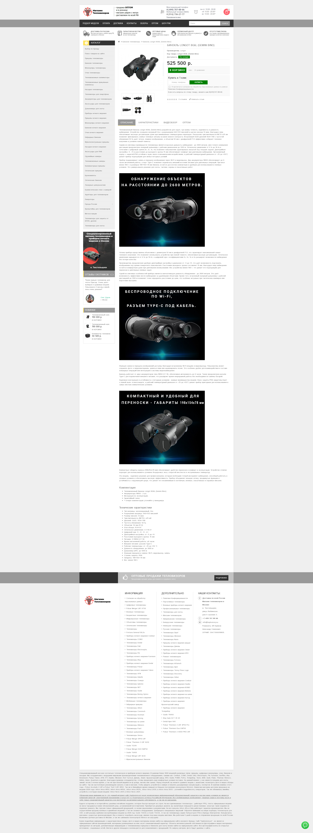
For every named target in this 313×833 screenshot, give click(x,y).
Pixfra (183, 778)
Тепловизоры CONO (134, 639)
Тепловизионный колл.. (101, 315)
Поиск (225, 23)
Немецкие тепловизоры (172, 626)
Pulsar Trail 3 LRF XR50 (114, 787)
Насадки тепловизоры (94, 89)
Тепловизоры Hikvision (172, 636)
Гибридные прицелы (134, 704)
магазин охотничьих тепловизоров (111, 773)
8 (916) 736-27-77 (175, 14)
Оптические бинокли (93, 180)
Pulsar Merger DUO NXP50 (137, 749)
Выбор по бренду (92, 49)
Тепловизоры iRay (133, 660)
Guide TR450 (168, 714)
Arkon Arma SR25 (166, 789)
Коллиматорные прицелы (95, 166)
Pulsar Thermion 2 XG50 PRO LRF (176, 732)
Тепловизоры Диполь (171, 646)
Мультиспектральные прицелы (97, 142)
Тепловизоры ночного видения (138, 697)
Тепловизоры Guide (134, 691)
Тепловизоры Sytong (134, 718)
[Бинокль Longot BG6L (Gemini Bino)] (141, 67)
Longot (183, 50)
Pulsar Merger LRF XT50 (136, 608)
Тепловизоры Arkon (134, 708)
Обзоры (144, 23)
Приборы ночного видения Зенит (176, 650)
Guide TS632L (141, 813)
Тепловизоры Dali (133, 646)
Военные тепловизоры (135, 612)
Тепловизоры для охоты (95, 226)
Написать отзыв (197, 99)
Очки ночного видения (94, 132)
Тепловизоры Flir (133, 653)
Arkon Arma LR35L (149, 789)
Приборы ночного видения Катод (176, 698)
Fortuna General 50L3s (135, 632)
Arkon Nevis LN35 (117, 792)
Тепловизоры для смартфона (97, 94)
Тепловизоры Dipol (170, 632)
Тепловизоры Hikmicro (135, 725)
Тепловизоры (131, 629)
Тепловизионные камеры (95, 161)
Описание (126, 122)
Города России (91, 204)
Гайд (192, 808)
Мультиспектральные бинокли (138, 759)
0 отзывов (183, 99)
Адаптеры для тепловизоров (96, 194)
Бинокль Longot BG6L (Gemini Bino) (157, 42)
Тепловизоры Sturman (135, 715)
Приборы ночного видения (95, 113)
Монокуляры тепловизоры (95, 68)
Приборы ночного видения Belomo (177, 691)
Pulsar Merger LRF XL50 (135, 756)
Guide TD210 (131, 745)
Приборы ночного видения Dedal (139, 663)
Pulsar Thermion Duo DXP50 (174, 728)
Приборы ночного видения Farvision (140, 656)
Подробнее (221, 578)
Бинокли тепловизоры (94, 63)
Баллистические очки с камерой (98, 190)
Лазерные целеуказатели (95, 185)
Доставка (118, 23)
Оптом (155, 23)
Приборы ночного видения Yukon (139, 670)
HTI (106, 778)
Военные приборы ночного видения (177, 605)
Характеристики (148, 122)
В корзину (96, 320)
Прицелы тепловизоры (94, 58)
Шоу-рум (166, 23)
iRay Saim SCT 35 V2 (171, 718)
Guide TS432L (154, 813)
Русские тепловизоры (172, 629)
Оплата (106, 23)
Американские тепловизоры (174, 619)
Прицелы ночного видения (95, 118)
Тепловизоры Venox (134, 735)
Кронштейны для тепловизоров (97, 209)
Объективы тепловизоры (136, 622)
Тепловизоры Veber (171, 677)
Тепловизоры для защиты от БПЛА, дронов (96, 219)
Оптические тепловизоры (136, 625)
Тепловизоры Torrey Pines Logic (176, 670)
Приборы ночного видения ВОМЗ (176, 687)
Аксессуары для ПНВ (93, 151)
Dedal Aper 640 (169, 721)
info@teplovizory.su (210, 622)
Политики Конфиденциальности (181, 89)
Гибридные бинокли (93, 137)
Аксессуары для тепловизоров (97, 104)
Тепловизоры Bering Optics (137, 694)
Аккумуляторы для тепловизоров (98, 99)
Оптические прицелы (93, 171)
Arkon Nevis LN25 (133, 792)
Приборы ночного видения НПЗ (175, 653)
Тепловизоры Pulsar (134, 667)
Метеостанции (91, 214)
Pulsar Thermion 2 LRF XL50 (137, 742)
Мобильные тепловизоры (136, 701)
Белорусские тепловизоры (173, 622)
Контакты (132, 23)
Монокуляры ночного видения (97, 123)
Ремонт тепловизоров (172, 656)
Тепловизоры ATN (133, 673)
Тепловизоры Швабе (134, 677)
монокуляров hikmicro (138, 817)
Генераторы (89, 199)
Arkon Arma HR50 (102, 789)
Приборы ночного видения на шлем (177, 694)
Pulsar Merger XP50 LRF (136, 739)
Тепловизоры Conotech (135, 711)
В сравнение (200, 70)
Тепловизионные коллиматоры (97, 77)
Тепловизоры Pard (133, 728)
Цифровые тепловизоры (136, 605)
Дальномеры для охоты (94, 108)
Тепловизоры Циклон (134, 684)
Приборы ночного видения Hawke (176, 684)
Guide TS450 (131, 752)
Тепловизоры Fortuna (171, 660)
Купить (199, 82)
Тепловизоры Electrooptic (136, 649)
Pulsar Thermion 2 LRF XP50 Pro (176, 725)
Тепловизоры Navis (170, 639)
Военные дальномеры (135, 732)
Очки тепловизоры (92, 73)
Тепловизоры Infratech (172, 663)
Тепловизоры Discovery (172, 674)
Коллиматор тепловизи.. (101, 334)
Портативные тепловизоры (174, 602)
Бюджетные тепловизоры (136, 615)
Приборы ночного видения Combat (140, 636)
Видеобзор (170, 122)
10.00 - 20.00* (210, 12)
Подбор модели (91, 23)
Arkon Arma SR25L (133, 789)
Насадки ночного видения (95, 147)
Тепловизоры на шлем (135, 721)
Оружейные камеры (93, 156)
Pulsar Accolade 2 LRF (94, 787)
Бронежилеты (90, 175)
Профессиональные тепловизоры (176, 608)
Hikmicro (227, 778)
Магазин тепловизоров (172, 615)
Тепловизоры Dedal (134, 643)
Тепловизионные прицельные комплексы (96, 83)
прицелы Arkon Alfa (180, 808)
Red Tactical (128, 778)
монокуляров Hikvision (184, 787)
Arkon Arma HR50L (118, 789)
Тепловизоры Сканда (135, 680)
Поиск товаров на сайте (95, 53)
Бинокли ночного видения (95, 128)
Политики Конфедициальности (175, 598)
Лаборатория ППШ (193, 813)
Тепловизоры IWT (133, 687)
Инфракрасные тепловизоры (137, 619)
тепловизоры (187, 803)
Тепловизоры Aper (170, 667)
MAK (204, 778)
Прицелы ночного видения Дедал (176, 643)
